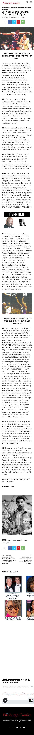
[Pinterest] (18, 22)
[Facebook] (10, 22)
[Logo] (17, 715)
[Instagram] (13, 727)
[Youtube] (24, 727)
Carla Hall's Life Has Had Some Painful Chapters (13, 618)
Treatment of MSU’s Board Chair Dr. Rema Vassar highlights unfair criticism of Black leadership (9, 560)
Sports (28, 7)
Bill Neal (5, 9)
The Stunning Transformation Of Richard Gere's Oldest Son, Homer (13, 596)
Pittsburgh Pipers (7, 543)
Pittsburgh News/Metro (18, 7)
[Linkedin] (17, 727)
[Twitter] (14, 22)
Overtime (25, 540)
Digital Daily (6, 7)
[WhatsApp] (23, 22)
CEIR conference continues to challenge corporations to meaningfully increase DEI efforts (25, 560)
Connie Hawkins (17, 540)
